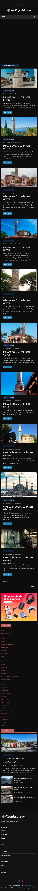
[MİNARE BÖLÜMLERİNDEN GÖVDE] (19, 126)
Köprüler (4, 685)
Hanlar (3, 665)
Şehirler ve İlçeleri (6, 711)
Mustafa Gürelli (18, 94)
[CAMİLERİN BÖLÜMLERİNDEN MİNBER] (19, 538)
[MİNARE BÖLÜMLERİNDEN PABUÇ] (19, 78)
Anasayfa (4, 827)
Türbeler (4, 722)
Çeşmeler (4, 650)
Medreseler (4, 690)
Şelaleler (4, 716)
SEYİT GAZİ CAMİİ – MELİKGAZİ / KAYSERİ (23, 788)
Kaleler (3, 670)
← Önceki (4, 582)
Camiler (3, 642)
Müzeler (3, 696)
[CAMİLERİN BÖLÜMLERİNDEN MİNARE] (19, 433)
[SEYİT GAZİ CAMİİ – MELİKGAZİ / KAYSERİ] (7, 790)
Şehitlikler (4, 713)
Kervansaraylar (5, 679)
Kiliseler (3, 682)
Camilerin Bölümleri (9, 90)
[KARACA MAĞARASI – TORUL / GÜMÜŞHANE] (7, 780)
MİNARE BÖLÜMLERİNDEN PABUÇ (16, 98)
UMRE (3, 725)
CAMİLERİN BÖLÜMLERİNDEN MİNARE (18, 454)
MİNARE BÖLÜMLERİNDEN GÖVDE (16, 147)
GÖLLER (3, 659)
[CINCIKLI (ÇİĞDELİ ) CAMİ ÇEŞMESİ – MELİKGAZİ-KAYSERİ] (7, 799)
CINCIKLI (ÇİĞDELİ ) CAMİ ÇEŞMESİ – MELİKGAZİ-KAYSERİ (24, 798)
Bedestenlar (5, 639)
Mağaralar (4, 688)
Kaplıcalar (4, 673)
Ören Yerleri (5, 702)
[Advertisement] (19, 39)
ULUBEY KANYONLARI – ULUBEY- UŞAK (15, 760)
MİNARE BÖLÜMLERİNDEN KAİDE (16, 405)
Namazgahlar (5, 699)
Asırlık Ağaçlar (5, 633)
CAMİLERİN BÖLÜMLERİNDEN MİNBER (18, 559)
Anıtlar (3, 630)
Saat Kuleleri (5, 708)
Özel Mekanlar (5, 705)
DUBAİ (3, 656)
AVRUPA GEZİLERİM (7, 636)
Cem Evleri (4, 647)
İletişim (3, 838)
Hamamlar (4, 662)
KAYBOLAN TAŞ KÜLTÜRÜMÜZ (10, 676)
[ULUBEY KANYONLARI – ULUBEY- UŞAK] (19, 743)
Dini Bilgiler (4, 653)
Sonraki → (33, 586)
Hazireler (4, 667)
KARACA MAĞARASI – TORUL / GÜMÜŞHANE (23, 779)
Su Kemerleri (5, 719)
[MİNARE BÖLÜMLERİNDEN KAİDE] (19, 383)
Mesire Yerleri (5, 693)
